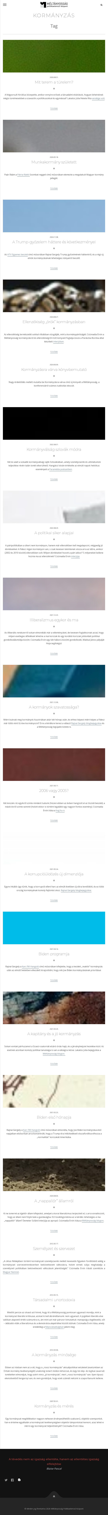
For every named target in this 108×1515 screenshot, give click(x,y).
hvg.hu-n (60, 810)
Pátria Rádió (23, 174)
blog (21, 1480)
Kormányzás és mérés (54, 1406)
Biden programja (54, 954)
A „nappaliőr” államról (54, 1201)
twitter (7, 1480)
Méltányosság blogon (93, 1220)
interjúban (58, 341)
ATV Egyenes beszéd (17, 254)
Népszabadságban (54, 1326)
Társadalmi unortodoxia (54, 1300)
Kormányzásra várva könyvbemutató (54, 369)
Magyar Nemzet (11, 1272)
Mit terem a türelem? (54, 82)
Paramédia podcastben (60, 469)
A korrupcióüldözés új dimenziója (54, 874)
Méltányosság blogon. (54, 1053)
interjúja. (75, 556)
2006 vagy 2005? (54, 790)
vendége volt (98, 98)
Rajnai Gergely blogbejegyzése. (76, 890)
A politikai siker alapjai (54, 533)
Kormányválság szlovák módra (54, 449)
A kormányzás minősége (54, 1355)
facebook (14, 1480)
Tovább (54, 108)
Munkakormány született (54, 162)
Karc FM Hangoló (30, 966)
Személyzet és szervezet (54, 1248)
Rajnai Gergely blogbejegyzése (86, 723)
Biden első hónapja (54, 1117)
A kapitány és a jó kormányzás (54, 1034)
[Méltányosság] (54, 5)
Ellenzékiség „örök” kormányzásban (54, 322)
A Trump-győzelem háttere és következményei (54, 242)
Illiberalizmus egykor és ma (54, 620)
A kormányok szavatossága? (54, 707)
